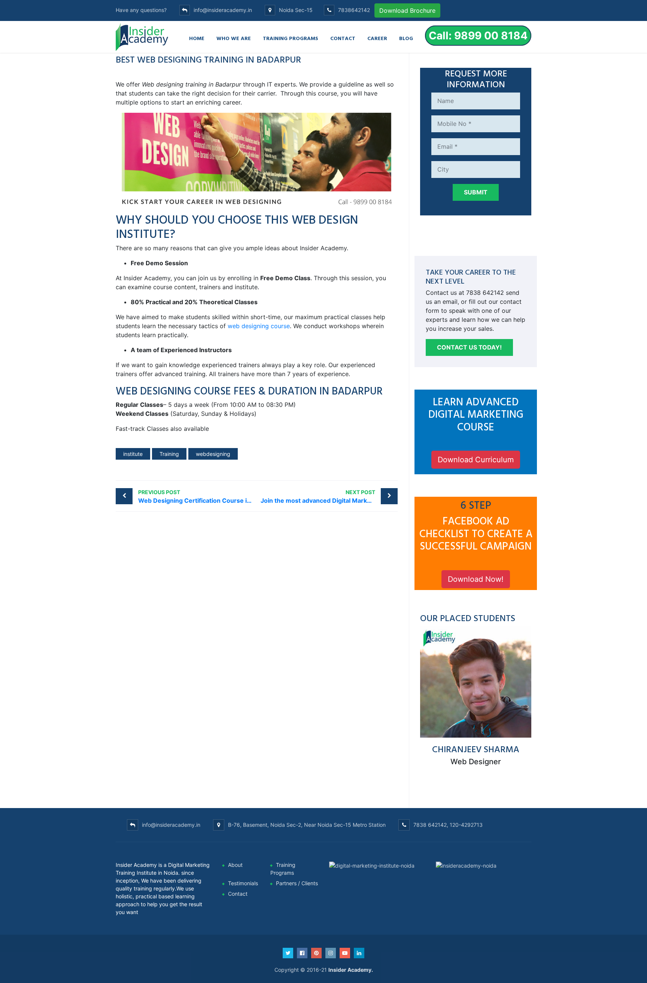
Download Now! (476, 579)
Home (196, 38)
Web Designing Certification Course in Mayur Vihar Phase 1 (197, 496)
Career (377, 38)
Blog (406, 38)
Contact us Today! (469, 347)
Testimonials (243, 883)
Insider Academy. (350, 970)
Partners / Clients (297, 883)
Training (169, 454)
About (235, 865)
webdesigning (213, 454)
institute (133, 454)
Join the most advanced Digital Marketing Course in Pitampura (329, 496)
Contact (342, 38)
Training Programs (290, 38)
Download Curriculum (476, 459)
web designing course (259, 326)
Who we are (233, 38)
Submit (475, 192)
